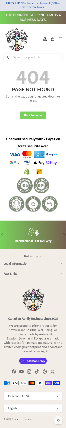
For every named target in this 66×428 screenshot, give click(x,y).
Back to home (33, 115)
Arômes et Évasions (22, 419)
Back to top (31, 256)
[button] (52, 39)
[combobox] (33, 57)
